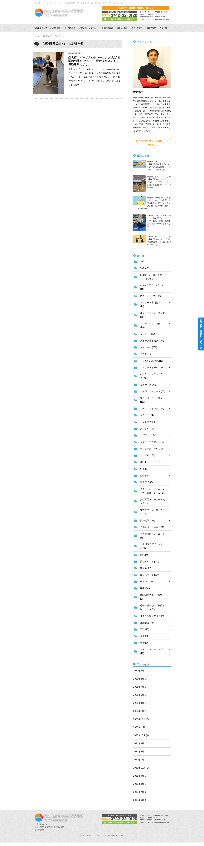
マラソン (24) (147, 415)
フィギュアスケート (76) (152, 391)
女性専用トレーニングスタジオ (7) (152, 512)
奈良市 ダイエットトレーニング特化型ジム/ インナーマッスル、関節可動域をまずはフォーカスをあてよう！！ (159, 220)
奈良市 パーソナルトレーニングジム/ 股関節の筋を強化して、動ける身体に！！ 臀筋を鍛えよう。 (95, 61)
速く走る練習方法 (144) (152, 616)
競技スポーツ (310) (149, 575)
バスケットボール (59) (151, 367)
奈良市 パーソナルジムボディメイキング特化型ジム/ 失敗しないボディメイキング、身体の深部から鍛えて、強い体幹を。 (152, 203)
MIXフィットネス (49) (151, 296)
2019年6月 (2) (140, 800)
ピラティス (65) (148, 384)
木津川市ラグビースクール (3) (152, 546)
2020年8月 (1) (140, 743)
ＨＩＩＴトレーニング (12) (151, 651)
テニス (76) (145, 354)
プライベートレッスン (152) (151, 400)
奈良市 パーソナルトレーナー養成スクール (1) (152, 491)
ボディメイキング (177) (152, 408)
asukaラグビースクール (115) (152, 287)
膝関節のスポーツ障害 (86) (151, 597)
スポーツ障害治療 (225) (152, 340)
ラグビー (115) (147, 435)
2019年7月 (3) (140, 792)
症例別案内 (39, 830)
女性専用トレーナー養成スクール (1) (152, 501)
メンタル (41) (147, 429)
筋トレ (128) (146, 581)
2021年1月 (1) (140, 711)
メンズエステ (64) (149, 422)
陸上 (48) (144, 636)
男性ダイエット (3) (149, 561)
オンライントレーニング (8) (152, 315)
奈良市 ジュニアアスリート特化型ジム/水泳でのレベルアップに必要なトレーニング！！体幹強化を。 (159, 165)
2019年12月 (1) (141, 768)
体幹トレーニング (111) (151, 462)
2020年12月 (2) (141, 719)
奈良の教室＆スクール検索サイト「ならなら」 (152, 143)
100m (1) (144, 268)
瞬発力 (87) (145, 568)
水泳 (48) (144, 555)
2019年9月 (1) (140, 776)
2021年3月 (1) (140, 703)
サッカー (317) (147, 334)
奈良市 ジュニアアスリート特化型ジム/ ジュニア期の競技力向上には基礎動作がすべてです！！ (159, 240)
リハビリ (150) (147, 455)
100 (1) (143, 261)
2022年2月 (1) (140, 679)
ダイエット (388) (148, 347)
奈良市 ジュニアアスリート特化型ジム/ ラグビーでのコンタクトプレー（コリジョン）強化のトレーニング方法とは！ (159, 182)
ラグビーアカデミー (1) (152, 442)
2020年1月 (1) (140, 759)
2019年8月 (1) (140, 784)
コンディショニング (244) (150, 325)
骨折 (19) (144, 643)
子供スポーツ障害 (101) (152, 527)
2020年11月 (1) (140, 727)
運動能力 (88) (147, 623)
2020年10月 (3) (141, 735)
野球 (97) (144, 629)
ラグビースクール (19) (151, 449)
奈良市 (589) (146, 482)
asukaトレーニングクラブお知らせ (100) (152, 277)
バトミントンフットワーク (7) (152, 376)
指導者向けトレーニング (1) (152, 536)
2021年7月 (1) (140, 687)
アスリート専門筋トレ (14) (151, 304)
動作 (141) (145, 475)
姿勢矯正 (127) (147, 520)
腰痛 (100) (145, 588)
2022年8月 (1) (140, 670)
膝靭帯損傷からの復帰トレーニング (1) (152, 607)
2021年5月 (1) (140, 695)
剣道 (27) (144, 469)
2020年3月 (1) (140, 751)
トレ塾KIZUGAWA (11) (151, 361)
